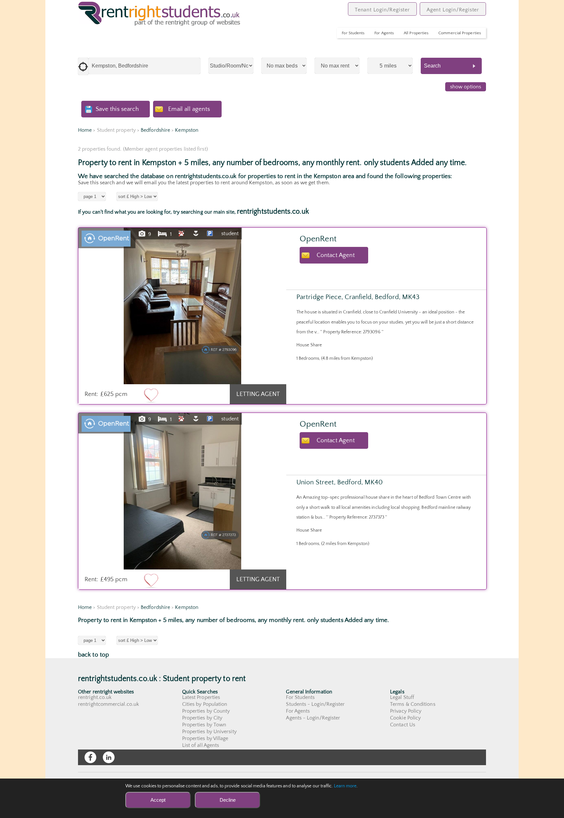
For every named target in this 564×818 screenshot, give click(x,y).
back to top (93, 654)
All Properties (416, 33)
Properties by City (202, 718)
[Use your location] (83, 66)
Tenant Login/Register (382, 10)
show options (465, 87)
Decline (228, 800)
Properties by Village (205, 738)
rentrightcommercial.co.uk (108, 704)
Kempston (186, 130)
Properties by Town (204, 725)
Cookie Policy (405, 718)
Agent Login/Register (453, 10)
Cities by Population (204, 704)
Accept (157, 800)
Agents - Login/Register (313, 718)
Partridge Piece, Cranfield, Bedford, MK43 (357, 297)
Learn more (345, 786)
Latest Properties (201, 697)
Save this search (117, 109)
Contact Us (402, 725)
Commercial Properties (459, 33)
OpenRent (318, 239)
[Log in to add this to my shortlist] (151, 394)
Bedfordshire (155, 130)
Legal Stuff (402, 697)
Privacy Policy (405, 711)
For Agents (384, 33)
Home (85, 130)
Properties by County (206, 711)
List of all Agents (200, 745)
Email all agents (189, 109)
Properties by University (209, 732)
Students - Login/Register (315, 704)
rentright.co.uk (95, 697)
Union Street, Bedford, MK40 (339, 482)
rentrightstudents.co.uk (273, 211)
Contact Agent (336, 255)
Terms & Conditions (412, 704)
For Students (353, 33)
